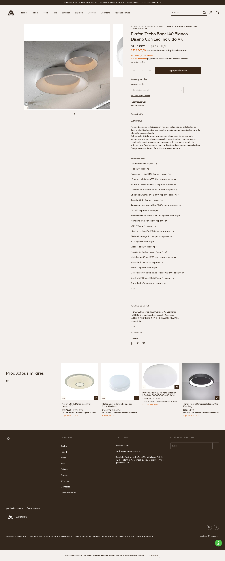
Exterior (66, 12)
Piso (55, 12)
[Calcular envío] (181, 90)
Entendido (154, 555)
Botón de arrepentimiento (142, 536)
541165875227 (122, 445)
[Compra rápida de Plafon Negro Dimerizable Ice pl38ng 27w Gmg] (217, 398)
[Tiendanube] (209, 536)
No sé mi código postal (140, 95)
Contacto (105, 12)
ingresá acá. (123, 536)
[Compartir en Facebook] (132, 343)
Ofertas (92, 12)
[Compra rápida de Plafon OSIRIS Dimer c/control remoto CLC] (96, 398)
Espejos (79, 12)
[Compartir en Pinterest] (143, 343)
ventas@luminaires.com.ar (128, 451)
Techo (24, 12)
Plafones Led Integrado (155, 27)
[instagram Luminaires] (8, 438)
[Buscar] (204, 12)
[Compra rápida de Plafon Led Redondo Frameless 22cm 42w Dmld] (136, 398)
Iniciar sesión (16, 508)
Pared (35, 12)
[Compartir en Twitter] (137, 343)
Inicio (133, 27)
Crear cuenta (33, 508)
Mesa (45, 12)
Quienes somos (122, 12)
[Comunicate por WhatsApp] (218, 543)
